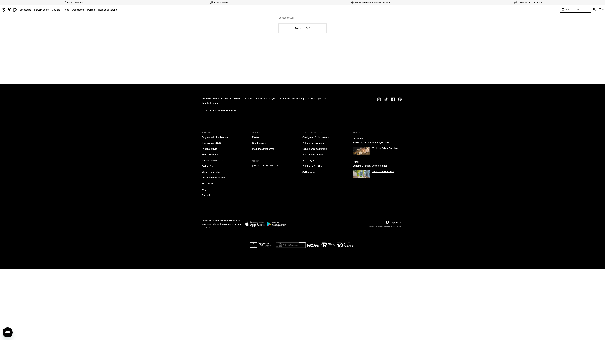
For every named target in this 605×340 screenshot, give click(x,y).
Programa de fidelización (215, 137)
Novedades (25, 9)
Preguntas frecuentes (263, 149)
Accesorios (78, 9)
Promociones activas (313, 154)
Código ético (208, 166)
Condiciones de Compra (314, 149)
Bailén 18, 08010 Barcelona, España (371, 142)
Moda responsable (211, 172)
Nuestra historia (210, 154)
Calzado (56, 9)
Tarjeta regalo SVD (211, 143)
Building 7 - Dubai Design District (370, 165)
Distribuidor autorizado (213, 177)
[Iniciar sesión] (594, 9)
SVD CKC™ (207, 183)
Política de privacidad (313, 143)
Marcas (91, 9)
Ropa (66, 9)
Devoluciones (259, 143)
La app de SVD (209, 149)
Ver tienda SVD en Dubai (383, 171)
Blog (204, 189)
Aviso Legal (308, 160)
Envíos (255, 137)
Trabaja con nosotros (212, 160)
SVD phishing (309, 172)
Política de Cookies (312, 166)
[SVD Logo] (9, 9)
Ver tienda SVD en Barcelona (385, 148)
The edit (206, 195)
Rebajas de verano (107, 9)
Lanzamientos (41, 9)
